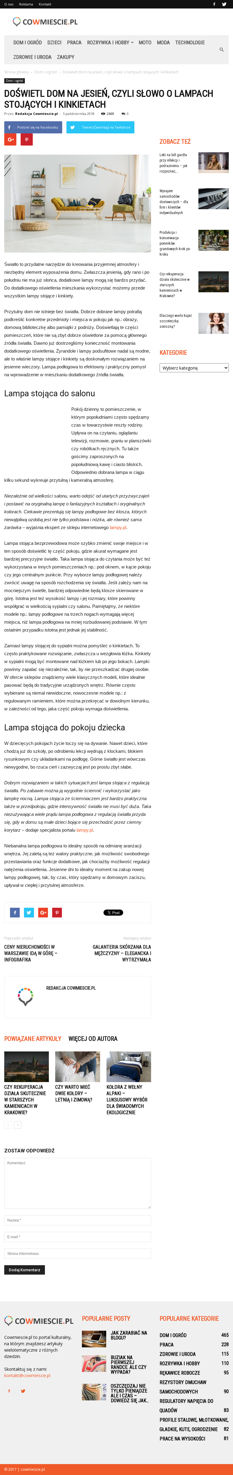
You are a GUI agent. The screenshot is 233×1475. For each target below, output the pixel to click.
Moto (145, 42)
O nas (8, 4)
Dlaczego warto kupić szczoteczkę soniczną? (176, 321)
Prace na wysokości (182, 1439)
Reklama (26, 4)
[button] (221, 49)
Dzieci (54, 42)
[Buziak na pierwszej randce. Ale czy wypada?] (94, 1363)
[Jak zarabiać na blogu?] (94, 1339)
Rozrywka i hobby (108, 42)
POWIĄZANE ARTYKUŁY (32, 1038)
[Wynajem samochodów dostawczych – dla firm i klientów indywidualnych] (213, 198)
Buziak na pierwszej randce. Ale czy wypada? (129, 1365)
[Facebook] (214, 4)
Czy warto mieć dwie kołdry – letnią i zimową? (73, 1093)
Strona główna (16, 72)
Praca (74, 42)
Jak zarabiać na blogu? (129, 1335)
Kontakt (45, 4)
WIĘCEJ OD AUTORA (93, 1038)
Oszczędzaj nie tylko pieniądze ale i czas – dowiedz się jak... (130, 1393)
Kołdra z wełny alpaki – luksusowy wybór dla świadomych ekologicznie (126, 1099)
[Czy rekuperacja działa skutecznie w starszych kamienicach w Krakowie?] (26, 1066)
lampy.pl (118, 527)
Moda (163, 42)
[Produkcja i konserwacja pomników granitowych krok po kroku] (213, 240)
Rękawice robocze (180, 1373)
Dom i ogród (27, 42)
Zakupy (65, 57)
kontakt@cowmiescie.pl (27, 1375)
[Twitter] (224, 4)
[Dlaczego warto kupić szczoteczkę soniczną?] (213, 323)
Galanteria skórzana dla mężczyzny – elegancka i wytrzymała (122, 953)
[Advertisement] (157, 22)
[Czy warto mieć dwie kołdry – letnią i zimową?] (77, 1066)
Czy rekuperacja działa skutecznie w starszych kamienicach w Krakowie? (25, 1099)
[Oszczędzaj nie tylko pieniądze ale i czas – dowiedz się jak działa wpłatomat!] (94, 1392)
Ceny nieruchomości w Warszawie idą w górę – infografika (30, 953)
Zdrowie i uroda (32, 57)
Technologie (190, 42)
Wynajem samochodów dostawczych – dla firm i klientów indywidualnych (174, 202)
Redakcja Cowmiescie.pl (36, 113)
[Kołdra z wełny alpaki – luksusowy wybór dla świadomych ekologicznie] (128, 1066)
